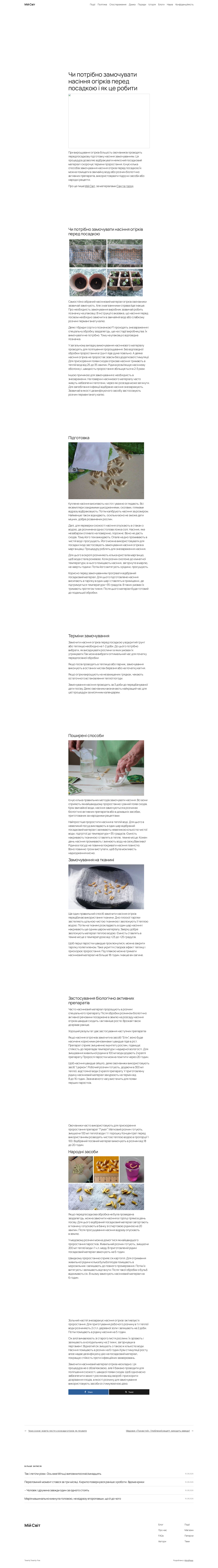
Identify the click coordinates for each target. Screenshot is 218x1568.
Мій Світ (29, 4)
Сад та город (125, 186)
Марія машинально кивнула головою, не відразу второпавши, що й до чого (72, 1498)
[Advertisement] (109, 35)
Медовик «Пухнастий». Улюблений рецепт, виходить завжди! (158, 1430)
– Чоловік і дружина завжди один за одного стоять (56, 1490)
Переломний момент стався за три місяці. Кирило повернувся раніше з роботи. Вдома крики (84, 1482)
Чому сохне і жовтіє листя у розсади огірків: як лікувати (57, 1430)
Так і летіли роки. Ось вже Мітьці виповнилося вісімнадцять (62, 1473)
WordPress (189, 1560)
